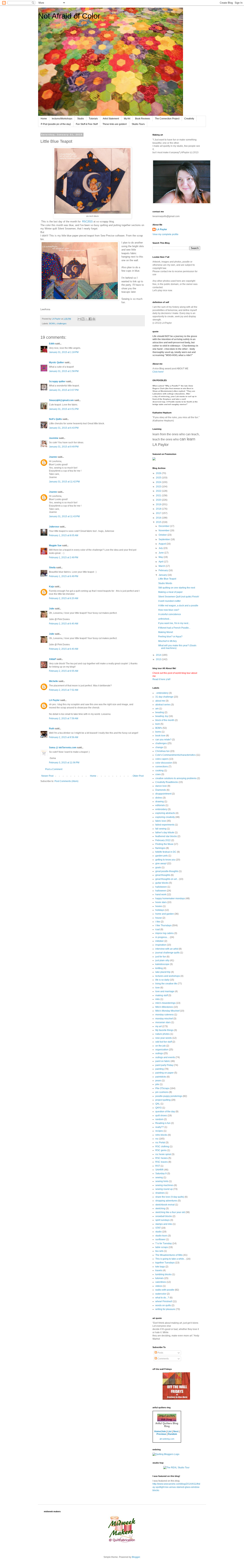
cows (158, 774)
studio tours (161, 1235)
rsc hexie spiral (163, 1154)
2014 (159, 655)
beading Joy (161, 716)
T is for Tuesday (163, 1243)
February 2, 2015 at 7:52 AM (63, 690)
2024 (159, 482)
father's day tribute (164, 832)
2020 (159, 500)
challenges (62, 323)
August (162, 543)
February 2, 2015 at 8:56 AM (63, 737)
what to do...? (162, 1297)
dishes (158, 797)
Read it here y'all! (161, 679)
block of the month (164, 720)
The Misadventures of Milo (169, 1255)
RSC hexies (161, 1158)
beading (159, 712)
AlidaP (52, 659)
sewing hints (161, 1181)
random (159, 1119)
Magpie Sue (55, 545)
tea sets (159, 1251)
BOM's (52, 323)
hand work (160, 894)
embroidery (161, 809)
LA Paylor (54, 700)
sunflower (160, 1239)
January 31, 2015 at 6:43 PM (64, 428)
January (163, 575)
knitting (159, 968)
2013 (159, 659)
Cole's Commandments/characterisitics (175, 755)
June (161, 552)
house (158, 918)
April (161, 561)
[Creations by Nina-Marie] (176, 1399)
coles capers (162, 759)
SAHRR (159, 1169)
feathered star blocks (166, 836)
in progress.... (162, 937)
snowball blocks (163, 1216)
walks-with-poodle (164, 1289)
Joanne (53, 457)
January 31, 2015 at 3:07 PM (64, 390)
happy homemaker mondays (170, 898)
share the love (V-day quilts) (169, 1197)
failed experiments (164, 824)
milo (157, 999)
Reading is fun (162, 1123)
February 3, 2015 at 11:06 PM (64, 762)
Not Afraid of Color (69, 16)
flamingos (160, 848)
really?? (159, 1127)
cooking (159, 770)
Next (175, 1431)
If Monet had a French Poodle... (174, 627)
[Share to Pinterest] (94, 319)
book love (160, 735)
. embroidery (161, 693)
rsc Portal (160, 1142)
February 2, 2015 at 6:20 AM (63, 598)
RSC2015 (87, 221)
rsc (156, 1138)
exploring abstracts (165, 813)
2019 (159, 504)
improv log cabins (164, 933)
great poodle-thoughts (166, 871)
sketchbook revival (165, 1204)
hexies (158, 906)
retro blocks (161, 1135)
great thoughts (162, 875)
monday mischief (164, 1018)
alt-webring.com (167, 1439)
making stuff (161, 995)
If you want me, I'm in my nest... (174, 623)
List (170, 1431)
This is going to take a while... (170, 1259)
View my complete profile (165, 234)
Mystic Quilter (56, 362)
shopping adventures (166, 1200)
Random (172, 1434)
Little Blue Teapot (167, 578)
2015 (159, 522)
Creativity (189, 118)
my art (158, 1026)
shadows (160, 1193)
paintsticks (160, 1076)
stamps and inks (163, 1224)
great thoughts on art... (166, 879)
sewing (159, 1177)
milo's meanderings (165, 1003)
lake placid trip (162, 972)
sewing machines (164, 1185)
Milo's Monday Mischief (167, 1010)
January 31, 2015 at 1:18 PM (64, 352)
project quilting (163, 1100)
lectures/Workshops (62, 118)
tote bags (160, 1266)
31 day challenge (164, 696)
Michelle (53, 681)
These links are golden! (115, 124)
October (163, 535)
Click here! (158, 371)
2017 (159, 513)
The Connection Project (167, 118)
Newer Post (47, 776)
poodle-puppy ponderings (168, 1096)
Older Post (138, 776)
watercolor (160, 1293)
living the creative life (166, 983)
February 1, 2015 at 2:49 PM (63, 557)
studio (158, 1231)
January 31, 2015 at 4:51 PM (64, 409)
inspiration (160, 945)
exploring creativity (165, 817)
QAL (157, 1103)
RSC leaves (161, 1162)
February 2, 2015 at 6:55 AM (63, 671)
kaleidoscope (162, 964)
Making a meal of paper (170, 592)
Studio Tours (138, 124)
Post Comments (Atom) (66, 781)
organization (161, 1049)
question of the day (165, 1111)
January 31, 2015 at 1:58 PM (64, 371)
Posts (160, 1352)
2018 (159, 508)
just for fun (160, 956)
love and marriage (164, 991)
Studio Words (165, 583)
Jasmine (53, 438)
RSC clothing (162, 1146)
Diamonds (160, 790)
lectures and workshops (167, 976)
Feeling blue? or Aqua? (170, 636)
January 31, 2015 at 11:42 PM (64, 481)
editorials (160, 805)
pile (157, 1084)
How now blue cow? (168, 610)
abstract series (162, 704)
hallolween (161, 887)
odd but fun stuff (163, 1041)
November (164, 530)
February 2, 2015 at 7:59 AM (63, 718)
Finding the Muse (164, 844)
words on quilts (163, 1305)
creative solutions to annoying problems (176, 778)
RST (157, 1166)
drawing (159, 801)
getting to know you (165, 859)
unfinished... (164, 619)
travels (158, 1270)
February (164, 570)
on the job (160, 1045)
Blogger (136, 1557)
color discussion (163, 762)
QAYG (158, 1107)
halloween (160, 890)
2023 (159, 486)
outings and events (165, 1057)
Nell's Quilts (55, 419)
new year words (163, 1038)
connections (161, 766)
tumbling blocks (163, 1274)
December (164, 526)
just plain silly (162, 960)
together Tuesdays (165, 1262)
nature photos (162, 1034)
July (161, 548)
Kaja (51, 586)
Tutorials (93, 118)
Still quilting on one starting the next (176, 587)
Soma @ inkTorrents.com (62, 747)
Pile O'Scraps (162, 1088)
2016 (159, 517)
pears (158, 1080)
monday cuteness (164, 1014)
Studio (80, 118)
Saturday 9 (161, 1173)
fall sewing (160, 828)
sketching (160, 1208)
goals (158, 867)
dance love (161, 786)
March (162, 566)
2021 (159, 495)
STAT (158, 1228)
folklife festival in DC (165, 852)
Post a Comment (53, 769)
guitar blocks (162, 883)
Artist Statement (111, 118)
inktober (159, 941)
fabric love (160, 821)
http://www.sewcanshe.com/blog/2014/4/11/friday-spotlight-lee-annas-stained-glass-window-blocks (176, 1487)
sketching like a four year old (170, 1212)
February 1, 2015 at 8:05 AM (63, 535)
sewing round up (164, 1189)
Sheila (52, 567)
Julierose (54, 526)
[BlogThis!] (83, 319)
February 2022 (163, 840)
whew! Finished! (163, 1301)
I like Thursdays (163, 925)
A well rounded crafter (169, 601)
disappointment (163, 793)
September (165, 539)
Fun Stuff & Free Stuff (87, 124)
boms (158, 731)
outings (159, 1053)
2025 (159, 477)
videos (158, 1286)
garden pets (161, 855)
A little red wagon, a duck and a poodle (178, 605)
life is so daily (162, 979)
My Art (127, 118)
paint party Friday (164, 1065)
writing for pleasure (165, 1309)
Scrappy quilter (57, 381)
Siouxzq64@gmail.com (61, 400)
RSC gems (161, 1150)
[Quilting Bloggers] (165, 1454)
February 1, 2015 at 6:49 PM (63, 576)
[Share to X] (86, 319)
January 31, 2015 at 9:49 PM (64, 446)
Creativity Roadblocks (166, 782)
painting (159, 1069)
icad (157, 929)
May (161, 557)
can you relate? (163, 739)
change (159, 747)
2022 (159, 491)
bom (157, 724)
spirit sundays (162, 1220)
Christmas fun (162, 751)
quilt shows (161, 1115)
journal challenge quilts (167, 952)
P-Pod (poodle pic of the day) (56, 124)
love (157, 987)
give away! (160, 863)
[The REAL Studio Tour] (176, 1467)
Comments (163, 1358)
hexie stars (161, 902)
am (157, 708)
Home (44, 118)
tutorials (159, 1278)
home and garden (164, 914)
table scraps (161, 1247)
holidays (159, 910)
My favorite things (164, 1030)
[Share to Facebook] (90, 319)
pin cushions (162, 1092)
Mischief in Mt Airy (167, 641)
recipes (159, 1131)
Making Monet (165, 632)
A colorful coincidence (169, 614)
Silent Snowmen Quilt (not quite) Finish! (178, 596)
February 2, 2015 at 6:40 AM (63, 623)
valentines (160, 1282)
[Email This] (79, 319)
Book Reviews (142, 118)
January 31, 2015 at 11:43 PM (64, 516)
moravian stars (163, 1022)
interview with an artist (166, 949)
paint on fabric (162, 1061)
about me (160, 700)
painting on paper (164, 1072)
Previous (161, 1434)
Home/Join (160, 1431)
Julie (51, 608)
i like (157, 921)
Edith (52, 343)
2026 (159, 473)
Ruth (51, 728)
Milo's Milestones (164, 1007)
